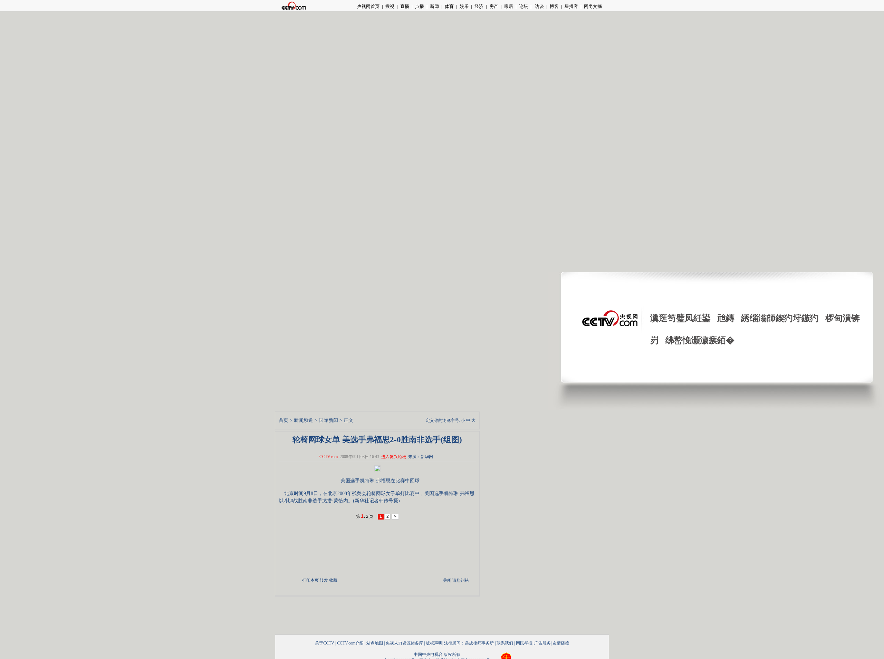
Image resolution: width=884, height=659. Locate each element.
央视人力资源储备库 (404, 643)
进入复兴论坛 (393, 456)
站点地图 (374, 643)
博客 (554, 6)
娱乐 (464, 6)
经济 (478, 6)
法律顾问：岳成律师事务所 (469, 643)
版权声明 (434, 643)
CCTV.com (328, 456)
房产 (493, 6)
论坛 (523, 6)
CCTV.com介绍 (350, 643)
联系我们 (505, 643)
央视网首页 (368, 6)
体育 (449, 6)
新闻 (434, 6)
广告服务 (542, 643)
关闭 (447, 580)
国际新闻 (328, 420)
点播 (419, 6)
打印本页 (310, 580)
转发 (324, 580)
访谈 (539, 6)
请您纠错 (460, 580)
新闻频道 (303, 420)
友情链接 (560, 643)
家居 (508, 6)
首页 (283, 420)
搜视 (389, 6)
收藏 (333, 580)
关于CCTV (324, 643)
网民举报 (524, 643)
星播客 (571, 6)
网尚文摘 (593, 6)
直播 (404, 6)
